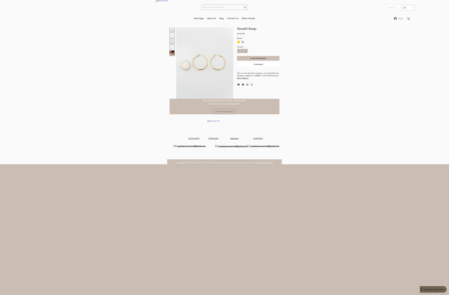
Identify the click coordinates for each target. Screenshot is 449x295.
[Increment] (245, 51)
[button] (393, 7)
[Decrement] (238, 51)
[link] (408, 18)
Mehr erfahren (242, 78)
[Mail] (175, 146)
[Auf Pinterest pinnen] (243, 84)
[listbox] (393, 7)
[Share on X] (251, 84)
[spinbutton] (242, 51)
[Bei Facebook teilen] (238, 84)
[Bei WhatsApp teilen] (247, 84)
